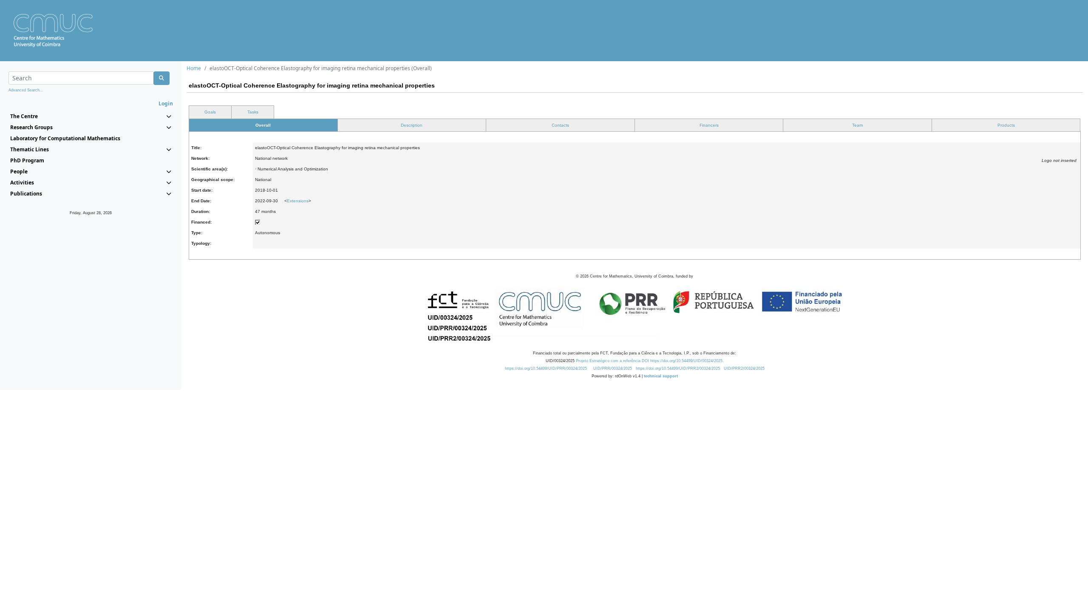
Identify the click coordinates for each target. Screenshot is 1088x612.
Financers (709, 125)
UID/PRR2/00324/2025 (744, 368)
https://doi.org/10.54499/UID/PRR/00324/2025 (546, 368)
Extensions (298, 200)
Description (411, 125)
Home (194, 68)
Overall (263, 125)
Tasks (252, 112)
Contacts (560, 125)
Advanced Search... (25, 90)
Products (1006, 125)
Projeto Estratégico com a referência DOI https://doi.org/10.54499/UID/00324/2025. (650, 361)
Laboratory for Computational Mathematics (65, 138)
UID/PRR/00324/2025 (612, 368)
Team (857, 125)
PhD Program (27, 160)
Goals (210, 112)
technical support (661, 376)
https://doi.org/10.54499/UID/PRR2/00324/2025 (678, 368)
